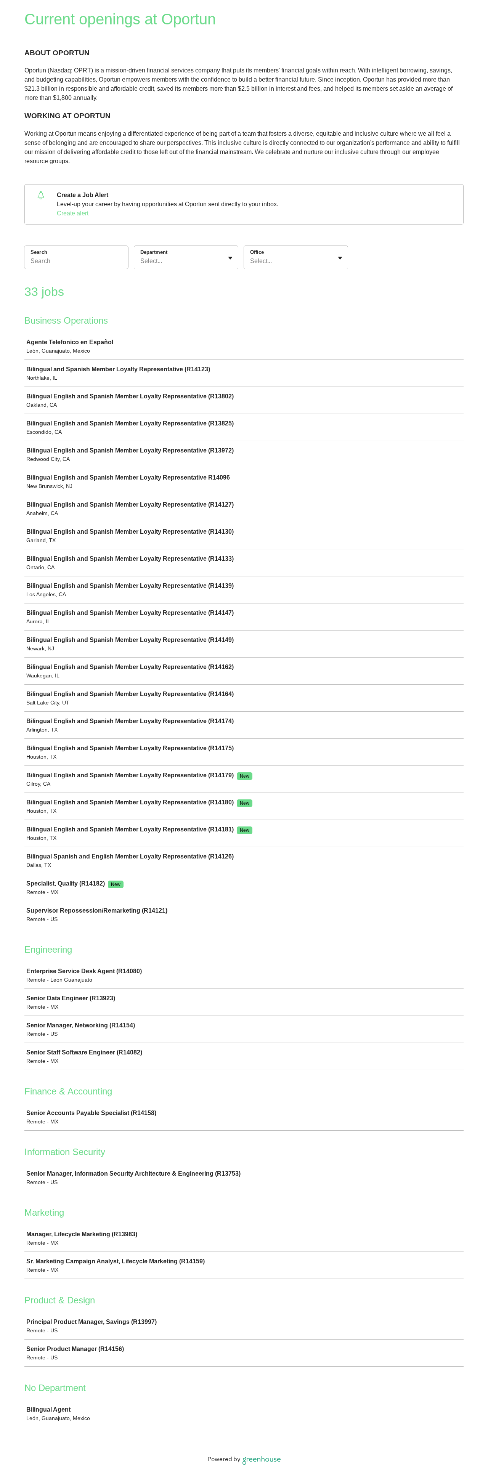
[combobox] (141, 261)
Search (38, 252)
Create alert (72, 213)
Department (153, 252)
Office (257, 252)
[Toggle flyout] (230, 258)
